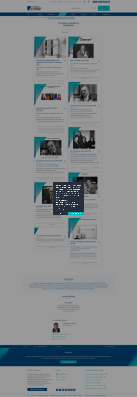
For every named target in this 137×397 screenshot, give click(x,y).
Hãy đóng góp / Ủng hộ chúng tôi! (94, 388)
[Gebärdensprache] (88, 2)
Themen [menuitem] (40, 14)
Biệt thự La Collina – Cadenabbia (94, 385)
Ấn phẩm (37, 17)
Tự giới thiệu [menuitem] (105, 14)
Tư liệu (79, 1)
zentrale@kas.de (63, 374)
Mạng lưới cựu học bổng (91, 380)
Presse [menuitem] (94, 14)
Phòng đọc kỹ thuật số (91, 383)
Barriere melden (72, 395)
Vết (28, 395)
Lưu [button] (60, 213)
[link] (65, 271)
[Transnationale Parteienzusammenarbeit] (50, 239)
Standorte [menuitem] (84, 14)
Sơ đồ (80, 395)
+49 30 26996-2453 (60, 336)
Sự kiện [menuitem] (73, 14)
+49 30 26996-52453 (60, 339)
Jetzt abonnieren (68, 362)
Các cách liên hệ (60, 380)
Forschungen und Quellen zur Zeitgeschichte (54, 17)
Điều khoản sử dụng (42, 395)
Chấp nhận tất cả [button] (76, 213)
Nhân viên (60, 1)
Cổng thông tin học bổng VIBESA (94, 377)
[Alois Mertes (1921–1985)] (50, 204)
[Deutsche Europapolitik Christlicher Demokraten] (50, 110)
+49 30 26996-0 (62, 377)
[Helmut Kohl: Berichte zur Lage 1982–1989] (84, 104)
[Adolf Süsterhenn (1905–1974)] (84, 194)
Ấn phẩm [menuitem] (62, 14)
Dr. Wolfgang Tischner (60, 320)
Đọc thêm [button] (61, 197)
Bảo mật (33, 395)
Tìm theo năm (68, 29)
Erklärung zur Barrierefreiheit (58, 395)
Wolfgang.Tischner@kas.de (62, 334)
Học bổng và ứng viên (70, 1)
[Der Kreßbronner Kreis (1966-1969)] (84, 149)
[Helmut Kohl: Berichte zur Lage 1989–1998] (50, 159)
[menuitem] (29, 14)
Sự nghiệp (53, 1)
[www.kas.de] (34, 8)
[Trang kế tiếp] (72, 271)
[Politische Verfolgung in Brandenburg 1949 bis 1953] (84, 241)
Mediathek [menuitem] (51, 14)
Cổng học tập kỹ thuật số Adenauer (95, 374)
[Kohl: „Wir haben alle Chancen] (84, 59)
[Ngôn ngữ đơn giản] (84, 2)
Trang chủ (30, 17)
